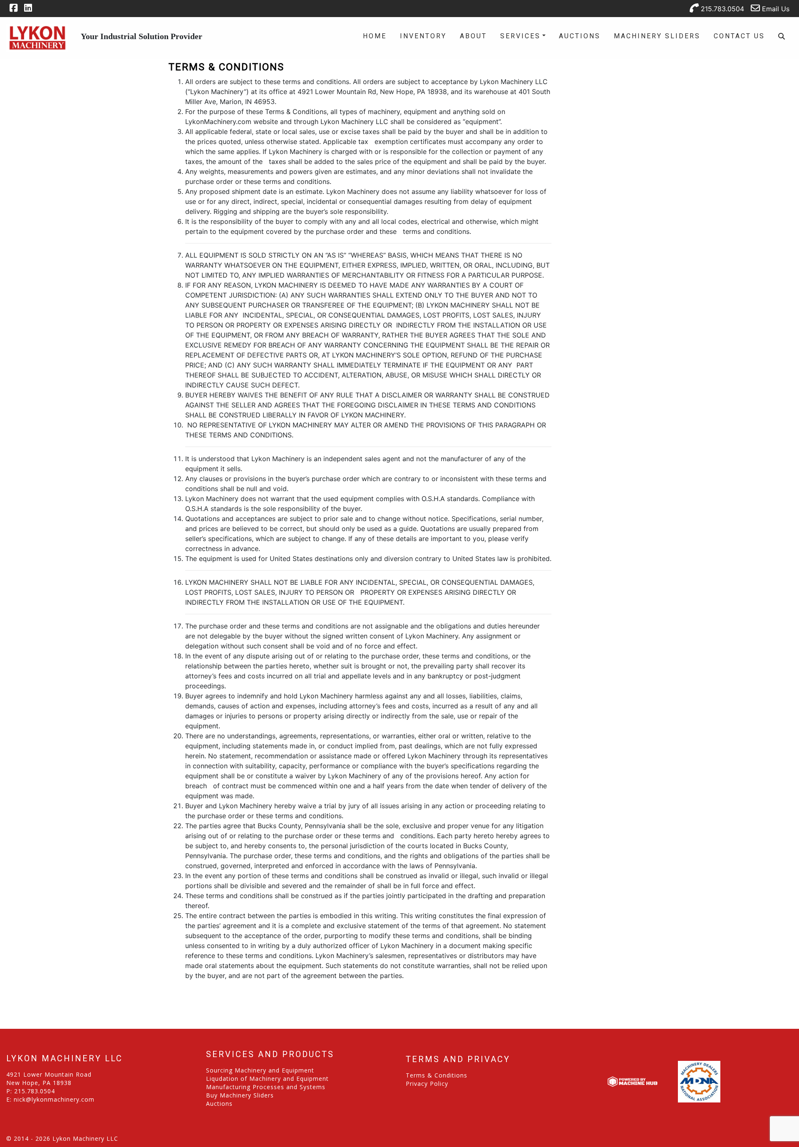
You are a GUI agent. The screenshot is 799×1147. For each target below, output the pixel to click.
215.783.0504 (721, 9)
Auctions (579, 36)
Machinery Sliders (657, 36)
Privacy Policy (427, 1083)
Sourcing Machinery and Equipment (260, 1070)
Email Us (774, 9)
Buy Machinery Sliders (240, 1095)
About (473, 36)
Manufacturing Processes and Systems (265, 1087)
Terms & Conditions (436, 1075)
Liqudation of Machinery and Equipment (267, 1078)
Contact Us (739, 36)
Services (520, 36)
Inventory (423, 36)
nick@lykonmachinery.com (54, 1099)
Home (375, 36)
